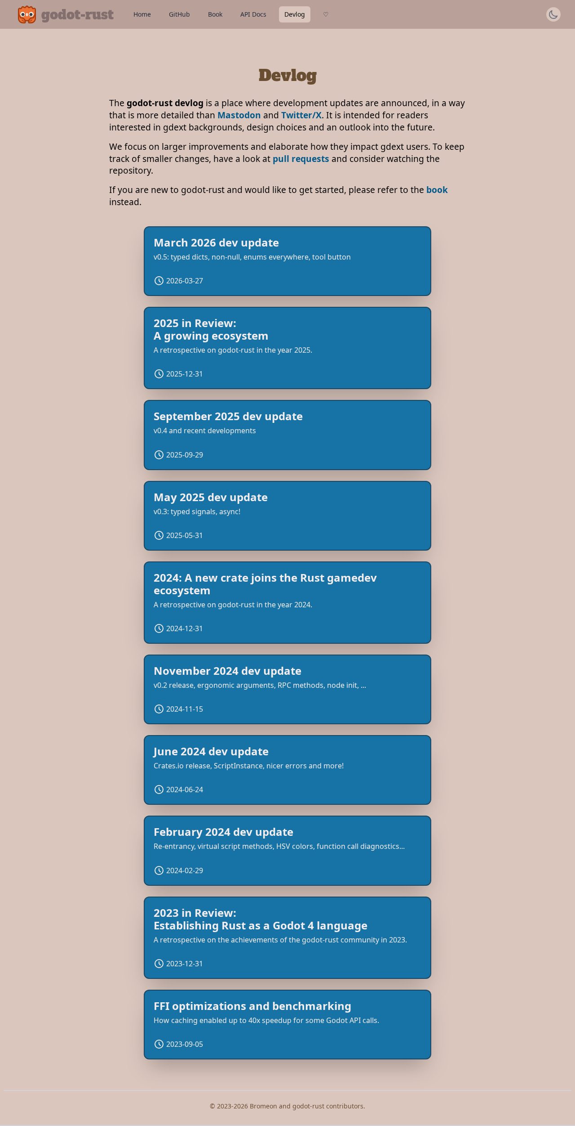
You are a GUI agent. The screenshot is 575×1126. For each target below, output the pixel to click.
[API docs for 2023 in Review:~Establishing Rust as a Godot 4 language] (287, 937)
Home (142, 14)
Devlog (294, 14)
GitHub (179, 14)
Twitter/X (301, 115)
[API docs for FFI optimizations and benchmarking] (287, 1025)
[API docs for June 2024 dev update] (287, 770)
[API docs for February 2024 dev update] (287, 850)
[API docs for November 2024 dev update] (287, 689)
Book (215, 14)
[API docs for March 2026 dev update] (287, 261)
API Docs (253, 14)
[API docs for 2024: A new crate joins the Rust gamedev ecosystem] (287, 602)
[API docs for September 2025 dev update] (287, 435)
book (437, 190)
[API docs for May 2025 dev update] (287, 516)
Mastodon (239, 115)
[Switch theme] (553, 14)
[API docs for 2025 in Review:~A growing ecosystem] (287, 348)
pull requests (301, 159)
